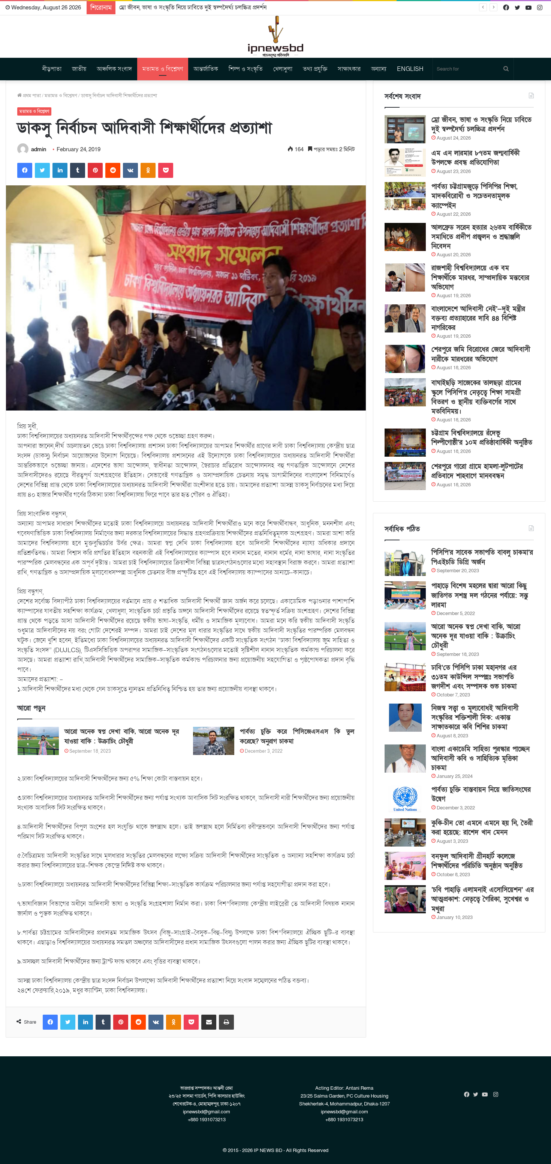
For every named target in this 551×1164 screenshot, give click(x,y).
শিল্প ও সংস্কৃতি (246, 69)
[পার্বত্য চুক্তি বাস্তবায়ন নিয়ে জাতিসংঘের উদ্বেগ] (405, 799)
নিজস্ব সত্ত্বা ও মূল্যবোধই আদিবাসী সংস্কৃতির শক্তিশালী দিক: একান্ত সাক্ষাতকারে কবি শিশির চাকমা (474, 717)
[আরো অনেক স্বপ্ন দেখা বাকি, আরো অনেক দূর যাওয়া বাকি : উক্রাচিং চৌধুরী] (38, 741)
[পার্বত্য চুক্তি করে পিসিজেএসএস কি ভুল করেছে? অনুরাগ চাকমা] (213, 741)
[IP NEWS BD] (275, 36)
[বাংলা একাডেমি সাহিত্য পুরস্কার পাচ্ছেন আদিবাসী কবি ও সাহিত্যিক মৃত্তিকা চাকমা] (405, 758)
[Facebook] (24, 170)
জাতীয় (79, 69)
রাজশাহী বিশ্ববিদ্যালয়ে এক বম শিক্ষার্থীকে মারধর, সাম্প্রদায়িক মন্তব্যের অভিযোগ (480, 277)
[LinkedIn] (59, 170)
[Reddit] (112, 170)
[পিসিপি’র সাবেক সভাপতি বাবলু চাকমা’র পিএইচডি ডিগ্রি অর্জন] (405, 562)
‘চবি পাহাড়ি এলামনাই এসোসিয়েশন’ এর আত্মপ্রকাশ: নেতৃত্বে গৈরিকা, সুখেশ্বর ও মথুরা (482, 899)
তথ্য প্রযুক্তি (315, 69)
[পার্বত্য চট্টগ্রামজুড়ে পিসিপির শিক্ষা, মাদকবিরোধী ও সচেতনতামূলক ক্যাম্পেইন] (405, 196)
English (410, 69)
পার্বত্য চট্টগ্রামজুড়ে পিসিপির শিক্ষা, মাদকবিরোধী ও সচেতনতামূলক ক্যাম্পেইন (474, 196)
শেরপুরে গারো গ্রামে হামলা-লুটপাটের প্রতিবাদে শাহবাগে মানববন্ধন (477, 471)
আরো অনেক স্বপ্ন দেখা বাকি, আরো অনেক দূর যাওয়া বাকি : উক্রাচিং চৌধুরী (475, 636)
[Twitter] (42, 170)
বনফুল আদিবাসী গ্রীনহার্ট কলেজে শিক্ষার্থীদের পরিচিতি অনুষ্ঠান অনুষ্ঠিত (477, 861)
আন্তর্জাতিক (205, 69)
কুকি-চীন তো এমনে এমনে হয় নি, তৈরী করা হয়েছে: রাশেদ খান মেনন (482, 828)
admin (38, 149)
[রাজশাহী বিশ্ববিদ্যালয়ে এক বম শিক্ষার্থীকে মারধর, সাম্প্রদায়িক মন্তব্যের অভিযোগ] (405, 277)
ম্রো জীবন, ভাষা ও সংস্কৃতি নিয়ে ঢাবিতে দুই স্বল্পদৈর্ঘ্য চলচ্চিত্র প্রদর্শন (481, 125)
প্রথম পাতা (31, 95)
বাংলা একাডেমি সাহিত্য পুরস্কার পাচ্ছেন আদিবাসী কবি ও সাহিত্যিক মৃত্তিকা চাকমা (480, 758)
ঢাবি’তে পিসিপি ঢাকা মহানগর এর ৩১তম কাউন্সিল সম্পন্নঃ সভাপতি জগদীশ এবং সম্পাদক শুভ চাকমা (474, 677)
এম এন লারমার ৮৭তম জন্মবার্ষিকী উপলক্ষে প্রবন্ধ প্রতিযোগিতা (475, 158)
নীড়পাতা (51, 69)
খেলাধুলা (282, 69)
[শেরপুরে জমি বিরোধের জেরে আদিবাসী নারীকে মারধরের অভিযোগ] (405, 359)
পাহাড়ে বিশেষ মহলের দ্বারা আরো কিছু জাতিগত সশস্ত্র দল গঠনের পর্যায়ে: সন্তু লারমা (479, 595)
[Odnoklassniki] (148, 170)
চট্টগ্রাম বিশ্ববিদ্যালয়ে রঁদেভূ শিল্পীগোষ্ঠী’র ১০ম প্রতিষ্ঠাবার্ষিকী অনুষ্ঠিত (481, 438)
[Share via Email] (208, 1022)
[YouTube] (486, 1094)
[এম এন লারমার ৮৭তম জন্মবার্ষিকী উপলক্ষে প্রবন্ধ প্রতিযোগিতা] (405, 163)
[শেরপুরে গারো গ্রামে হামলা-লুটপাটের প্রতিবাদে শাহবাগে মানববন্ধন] (405, 476)
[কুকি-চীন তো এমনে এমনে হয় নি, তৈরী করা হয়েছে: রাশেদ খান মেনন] (405, 832)
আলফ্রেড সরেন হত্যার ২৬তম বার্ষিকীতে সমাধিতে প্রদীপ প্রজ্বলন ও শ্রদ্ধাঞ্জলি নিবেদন (481, 237)
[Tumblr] (77, 170)
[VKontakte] (130, 170)
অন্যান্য (378, 69)
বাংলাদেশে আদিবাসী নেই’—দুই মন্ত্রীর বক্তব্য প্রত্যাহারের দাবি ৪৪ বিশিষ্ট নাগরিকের (478, 318)
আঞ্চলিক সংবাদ (114, 69)
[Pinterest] (95, 170)
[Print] (226, 1022)
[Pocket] (165, 170)
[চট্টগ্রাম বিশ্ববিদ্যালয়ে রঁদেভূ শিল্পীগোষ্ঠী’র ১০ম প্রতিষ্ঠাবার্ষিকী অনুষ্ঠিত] (405, 443)
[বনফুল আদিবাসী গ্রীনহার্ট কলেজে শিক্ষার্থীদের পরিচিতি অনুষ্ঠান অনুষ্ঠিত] (405, 866)
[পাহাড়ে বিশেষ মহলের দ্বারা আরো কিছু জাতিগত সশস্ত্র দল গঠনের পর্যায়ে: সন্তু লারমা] (405, 595)
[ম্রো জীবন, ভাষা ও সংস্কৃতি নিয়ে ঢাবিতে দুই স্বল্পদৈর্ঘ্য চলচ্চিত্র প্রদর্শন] (405, 129)
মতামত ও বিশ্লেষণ (162, 69)
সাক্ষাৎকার (349, 69)
